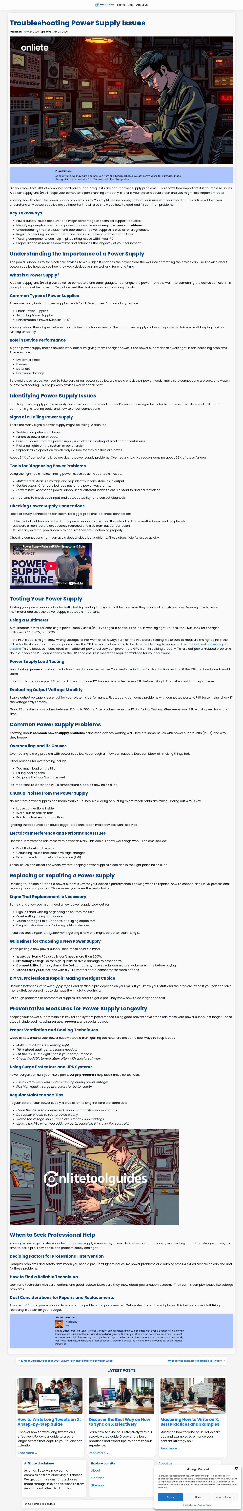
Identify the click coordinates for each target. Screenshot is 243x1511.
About (95, 1470)
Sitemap (97, 1485)
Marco (68, 1325)
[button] (236, 1469)
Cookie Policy (189, 1505)
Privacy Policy (204, 1505)
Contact (97, 1478)
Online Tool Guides (44, 1504)
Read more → (28, 1453)
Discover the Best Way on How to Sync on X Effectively (119, 1422)
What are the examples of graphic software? (194, 1360)
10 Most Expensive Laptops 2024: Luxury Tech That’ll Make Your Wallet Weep (67, 1360)
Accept (170, 1497)
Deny (198, 1497)
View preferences (225, 1497)
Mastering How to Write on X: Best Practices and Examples (190, 1422)
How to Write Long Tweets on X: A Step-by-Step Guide (49, 1422)
